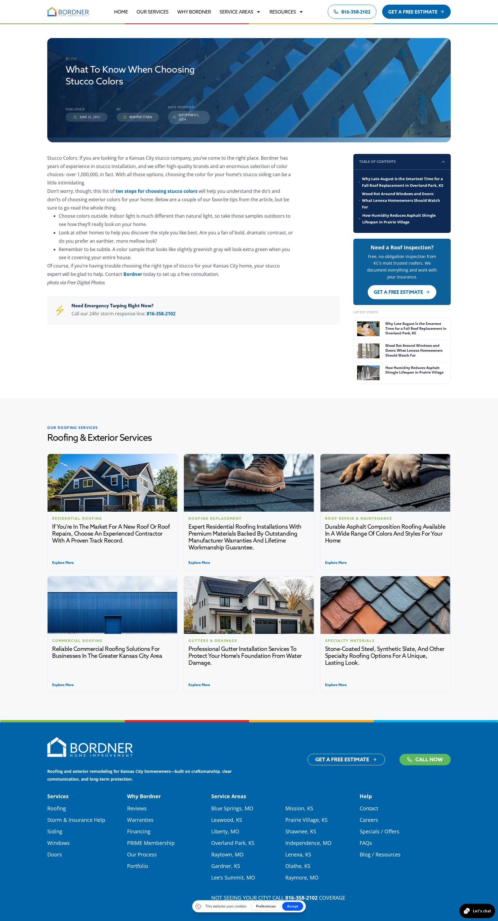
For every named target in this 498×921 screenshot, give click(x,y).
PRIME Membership (151, 843)
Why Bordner (194, 12)
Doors (54, 854)
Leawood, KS (226, 820)
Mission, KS (299, 808)
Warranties (140, 820)
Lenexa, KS (298, 854)
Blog (71, 58)
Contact (369, 808)
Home (121, 12)
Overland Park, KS (232, 843)
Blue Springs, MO (232, 808)
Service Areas (236, 12)
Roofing (56, 808)
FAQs (366, 843)
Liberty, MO (225, 831)
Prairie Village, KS (306, 820)
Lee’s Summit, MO (233, 877)
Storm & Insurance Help (76, 820)
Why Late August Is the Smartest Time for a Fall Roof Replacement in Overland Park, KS (402, 182)
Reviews (137, 808)
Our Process (142, 854)
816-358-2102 (161, 313)
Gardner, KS (225, 866)
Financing (138, 831)
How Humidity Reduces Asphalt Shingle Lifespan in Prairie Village (399, 219)
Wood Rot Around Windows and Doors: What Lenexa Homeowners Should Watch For (401, 200)
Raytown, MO (227, 854)
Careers (369, 820)
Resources (282, 12)
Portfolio (137, 866)
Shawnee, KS (300, 831)
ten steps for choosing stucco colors (156, 191)
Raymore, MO (301, 877)
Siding (54, 831)
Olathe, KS (297, 866)
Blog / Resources (380, 854)
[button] (443, 161)
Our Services (153, 12)
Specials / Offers (379, 831)
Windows (58, 843)
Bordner (132, 274)
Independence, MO (308, 843)
